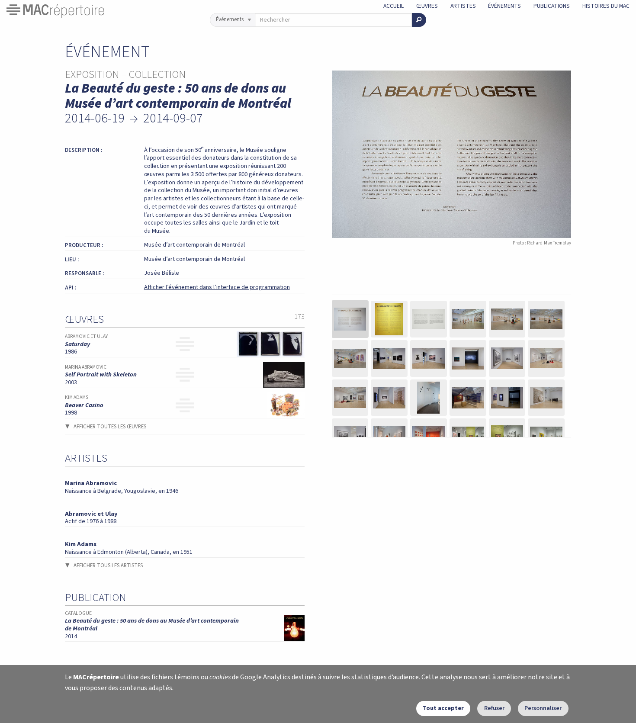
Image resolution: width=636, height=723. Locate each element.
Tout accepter (443, 708)
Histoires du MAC (606, 6)
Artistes (463, 6)
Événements (504, 6)
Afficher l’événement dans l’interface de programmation (217, 287)
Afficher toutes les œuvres (110, 427)
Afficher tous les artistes (108, 565)
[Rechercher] (419, 20)
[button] (350, 319)
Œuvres (427, 6)
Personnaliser (543, 708)
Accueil (393, 6)
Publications (551, 6)
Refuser (494, 708)
